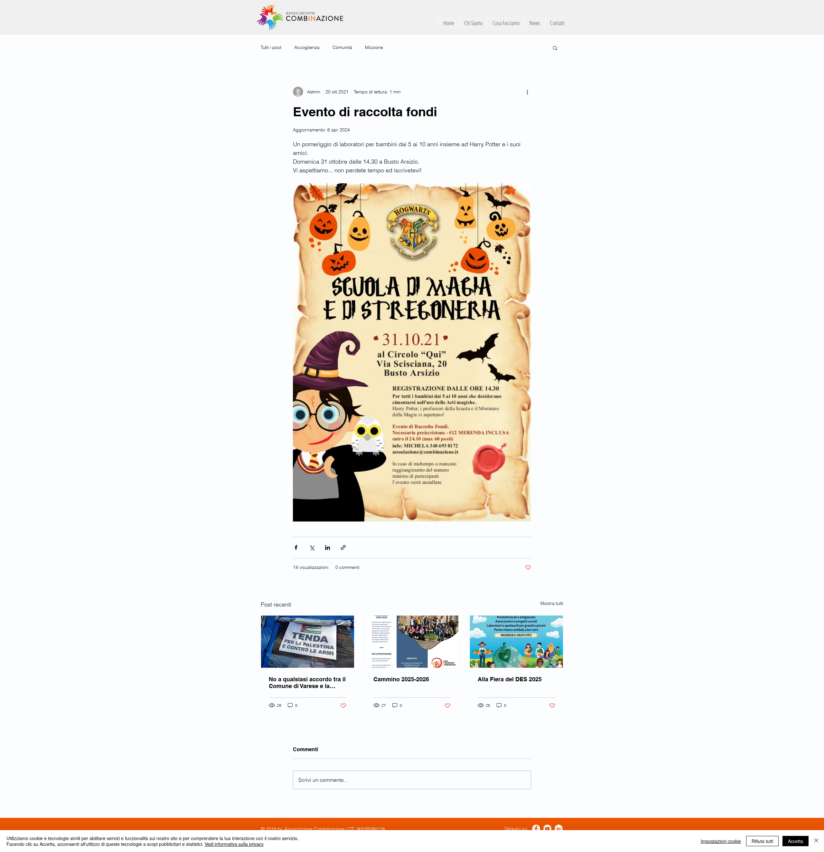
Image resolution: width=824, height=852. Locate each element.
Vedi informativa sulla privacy (234, 844)
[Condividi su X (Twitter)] (312, 547)
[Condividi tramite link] (343, 547)
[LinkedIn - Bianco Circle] (559, 829)
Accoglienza (307, 47)
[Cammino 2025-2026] (412, 642)
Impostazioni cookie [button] (721, 841)
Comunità (342, 47)
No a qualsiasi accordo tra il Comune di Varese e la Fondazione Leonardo (307, 682)
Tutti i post (271, 47)
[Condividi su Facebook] (296, 547)
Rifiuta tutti (762, 841)
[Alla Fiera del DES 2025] (516, 642)
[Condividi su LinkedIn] (327, 547)
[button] (555, 47)
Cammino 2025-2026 (401, 679)
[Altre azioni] (527, 92)
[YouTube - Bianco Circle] (547, 829)
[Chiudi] (816, 841)
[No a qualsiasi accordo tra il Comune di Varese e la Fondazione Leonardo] (307, 642)
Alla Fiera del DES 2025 (510, 679)
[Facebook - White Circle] (536, 829)
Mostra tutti (551, 603)
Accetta (795, 841)
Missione (374, 47)
